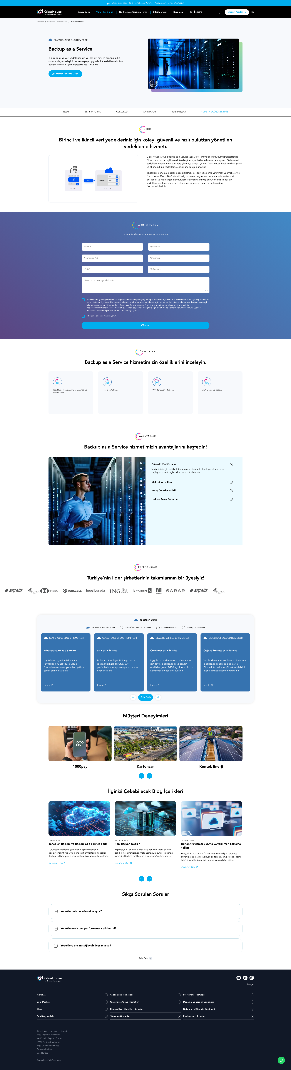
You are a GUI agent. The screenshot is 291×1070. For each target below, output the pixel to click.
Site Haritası (42, 1053)
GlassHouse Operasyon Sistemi (52, 1031)
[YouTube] (238, 978)
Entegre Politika (44, 1049)
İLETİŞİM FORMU (93, 112)
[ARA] (219, 12)
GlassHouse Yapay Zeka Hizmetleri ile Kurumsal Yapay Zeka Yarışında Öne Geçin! (148, 3)
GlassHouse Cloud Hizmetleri (57, 21)
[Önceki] (133, 697)
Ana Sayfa (40, 21)
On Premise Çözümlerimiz (133, 12)
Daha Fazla (145, 697)
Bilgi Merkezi (160, 12)
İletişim (198, 12)
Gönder (145, 325)
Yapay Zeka (84, 12)
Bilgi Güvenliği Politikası (48, 1046)
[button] (281, 1060)
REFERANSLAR (179, 112)
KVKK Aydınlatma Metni (48, 1042)
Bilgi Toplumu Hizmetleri (48, 1035)
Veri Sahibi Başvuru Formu (49, 1038)
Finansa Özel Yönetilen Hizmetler (126, 1009)
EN (252, 12)
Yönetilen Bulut (104, 12)
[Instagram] (251, 978)
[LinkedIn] (245, 978)
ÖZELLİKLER (122, 112)
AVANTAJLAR (149, 112)
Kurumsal (178, 12)
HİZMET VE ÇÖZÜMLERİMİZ (214, 112)
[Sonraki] (158, 697)
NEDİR (66, 112)
